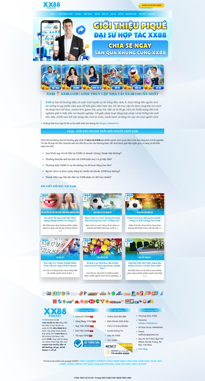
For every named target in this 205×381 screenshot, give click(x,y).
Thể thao (88, 14)
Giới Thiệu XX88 (65, 14)
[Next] (166, 39)
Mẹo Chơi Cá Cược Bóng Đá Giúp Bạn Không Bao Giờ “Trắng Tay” (102, 219)
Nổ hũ (97, 14)
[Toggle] (43, 153)
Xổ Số (120, 14)
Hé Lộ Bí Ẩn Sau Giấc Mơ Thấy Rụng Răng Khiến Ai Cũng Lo (60, 219)
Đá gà (113, 14)
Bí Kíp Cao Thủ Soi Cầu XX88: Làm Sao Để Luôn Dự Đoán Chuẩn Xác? (102, 265)
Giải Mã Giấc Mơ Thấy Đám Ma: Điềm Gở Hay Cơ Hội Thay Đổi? (145, 264)
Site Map (143, 349)
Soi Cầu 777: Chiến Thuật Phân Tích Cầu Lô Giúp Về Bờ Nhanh (60, 264)
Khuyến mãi (131, 14)
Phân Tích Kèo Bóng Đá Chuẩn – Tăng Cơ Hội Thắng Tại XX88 (144, 219)
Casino (78, 14)
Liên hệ (151, 14)
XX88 (53, 14)
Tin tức (142, 14)
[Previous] (39, 39)
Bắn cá (105, 14)
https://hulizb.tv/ (109, 123)
